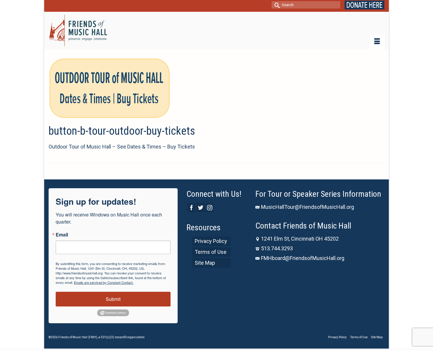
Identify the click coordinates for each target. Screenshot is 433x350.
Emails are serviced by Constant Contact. (103, 282)
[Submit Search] (276, 5)
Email (62, 234)
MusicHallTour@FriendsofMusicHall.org (307, 207)
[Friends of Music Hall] (79, 30)
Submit (113, 299)
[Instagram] (210, 207)
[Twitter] (200, 207)
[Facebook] (191, 207)
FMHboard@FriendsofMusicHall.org (302, 258)
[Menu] (377, 41)
